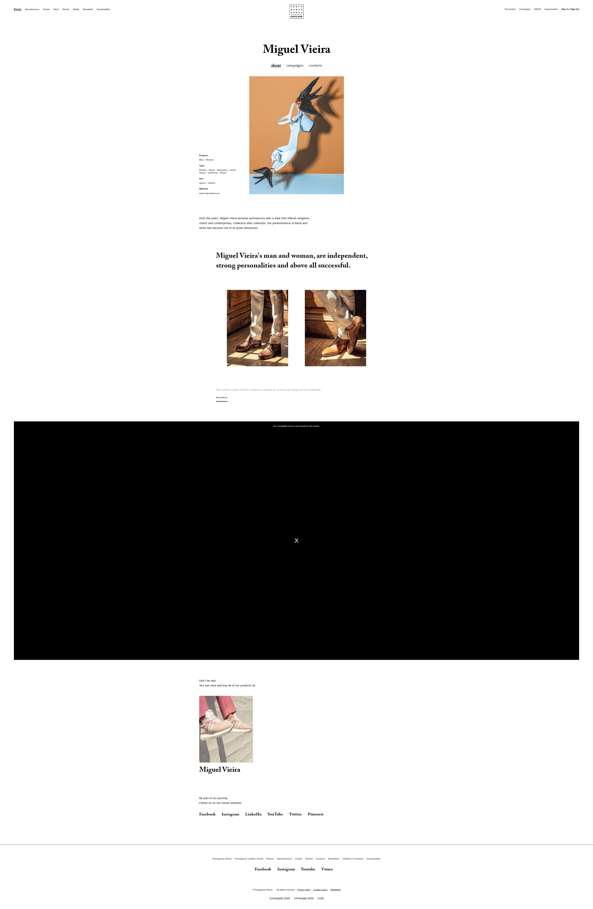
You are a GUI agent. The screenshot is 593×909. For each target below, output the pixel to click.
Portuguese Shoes (222, 858)
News (56, 9)
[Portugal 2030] (304, 898)
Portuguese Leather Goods (249, 858)
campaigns (294, 66)
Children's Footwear (353, 858)
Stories (66, 9)
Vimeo (327, 870)
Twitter (295, 814)
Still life (537, 9)
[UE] (321, 898)
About (276, 66)
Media (76, 9)
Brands (17, 9)
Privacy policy (304, 889)
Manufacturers (32, 9)
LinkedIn (253, 814)
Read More (221, 397)
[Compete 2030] (279, 898)
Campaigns (524, 9)
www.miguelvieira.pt (209, 193)
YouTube (275, 814)
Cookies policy (320, 889)
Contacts (315, 66)
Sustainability (103, 9)
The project (510, 9)
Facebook (207, 814)
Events (46, 9)
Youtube (308, 870)
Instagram (230, 814)
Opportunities (551, 9)
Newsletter (88, 9)
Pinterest (316, 814)
